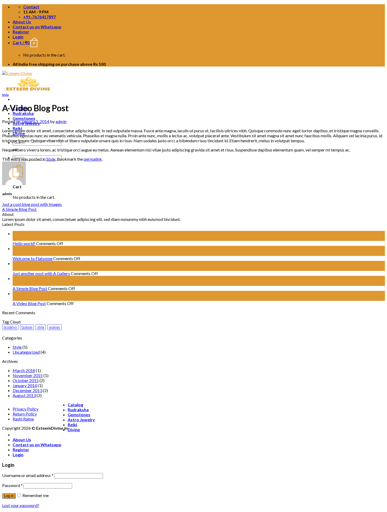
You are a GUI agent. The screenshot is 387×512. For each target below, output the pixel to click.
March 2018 (24, 370)
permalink (93, 158)
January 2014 (25, 385)
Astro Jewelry (81, 419)
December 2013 (27, 390)
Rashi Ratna (23, 418)
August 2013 (24, 395)
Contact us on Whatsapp (37, 26)
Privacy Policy (25, 408)
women (54, 327)
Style (5, 95)
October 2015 (26, 380)
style (40, 327)
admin (61, 121)
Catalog (75, 404)
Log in (8, 496)
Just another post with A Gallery (41, 273)
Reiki (72, 424)
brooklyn (10, 327)
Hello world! (24, 243)
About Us (22, 21)
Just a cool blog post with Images (32, 204)
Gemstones (24, 118)
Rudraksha (23, 113)
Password (12, 485)
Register (21, 31)
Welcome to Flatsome (32, 258)
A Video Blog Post (29, 303)
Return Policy (25, 413)
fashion (27, 327)
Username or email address (27, 475)
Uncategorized (26, 351)
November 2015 (28, 375)
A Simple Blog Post (19, 209)
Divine (74, 429)
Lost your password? (20, 505)
